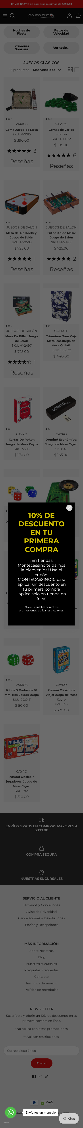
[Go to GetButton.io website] (11, 1122)
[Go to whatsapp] (10, 1112)
